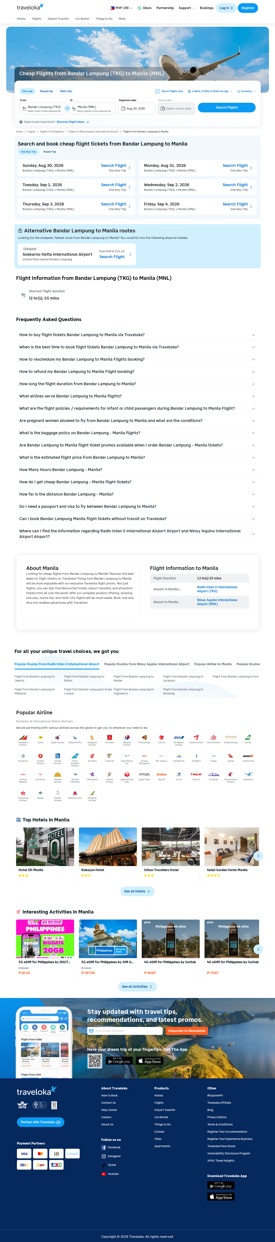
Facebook (114, 1147)
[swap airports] (67, 108)
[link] (19, 131)
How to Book (109, 1095)
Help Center (109, 1110)
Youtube (113, 1174)
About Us (107, 1124)
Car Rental (161, 1117)
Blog (210, 1110)
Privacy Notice (216, 1117)
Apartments (162, 1146)
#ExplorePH (215, 1095)
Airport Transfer (164, 1110)
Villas (157, 1139)
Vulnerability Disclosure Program (228, 1153)
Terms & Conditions (220, 1124)
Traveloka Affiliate (219, 1102)
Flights (158, 1102)
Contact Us (108, 1102)
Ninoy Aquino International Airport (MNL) (217, 602)
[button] (226, 8)
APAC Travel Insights (220, 1160)
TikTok (112, 1165)
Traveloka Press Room (221, 1146)
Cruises (159, 1131)
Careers (106, 1117)
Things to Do (162, 1124)
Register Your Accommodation (227, 1131)
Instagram (114, 1156)
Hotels (158, 1095)
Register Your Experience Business (229, 1139)
